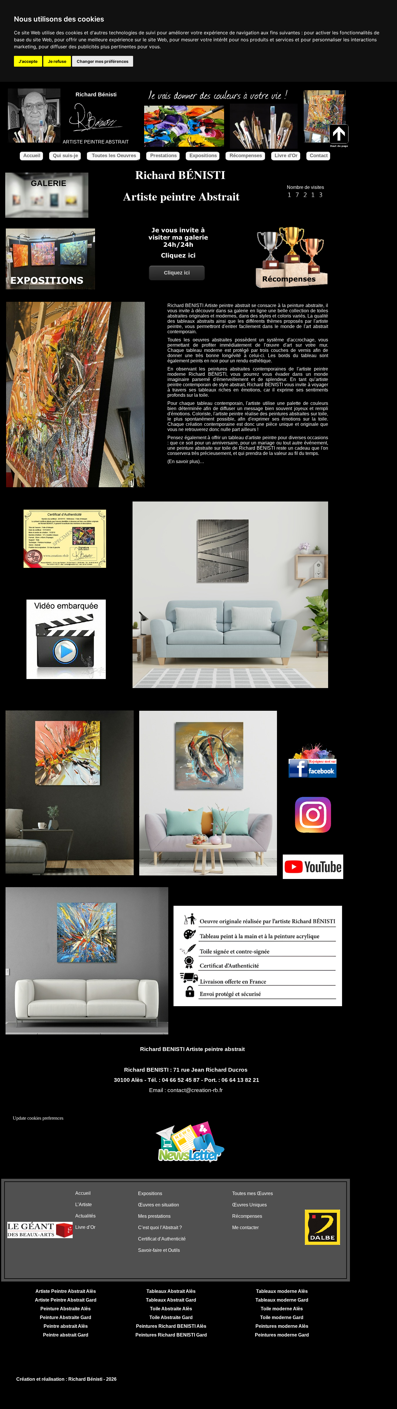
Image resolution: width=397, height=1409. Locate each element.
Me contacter (245, 1227)
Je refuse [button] (57, 61)
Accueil (83, 1193)
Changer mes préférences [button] (102, 61)
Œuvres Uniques (249, 1204)
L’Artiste (83, 1204)
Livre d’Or (85, 1227)
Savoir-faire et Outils (159, 1250)
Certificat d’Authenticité (162, 1238)
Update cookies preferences (38, 1118)
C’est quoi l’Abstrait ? (160, 1227)
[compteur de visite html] (305, 197)
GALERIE (48, 183)
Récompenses (247, 1216)
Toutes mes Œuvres (252, 1193)
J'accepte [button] (28, 61)
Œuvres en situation (158, 1204)
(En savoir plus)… (185, 461)
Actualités (85, 1215)
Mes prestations (154, 1216)
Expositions (150, 1193)
